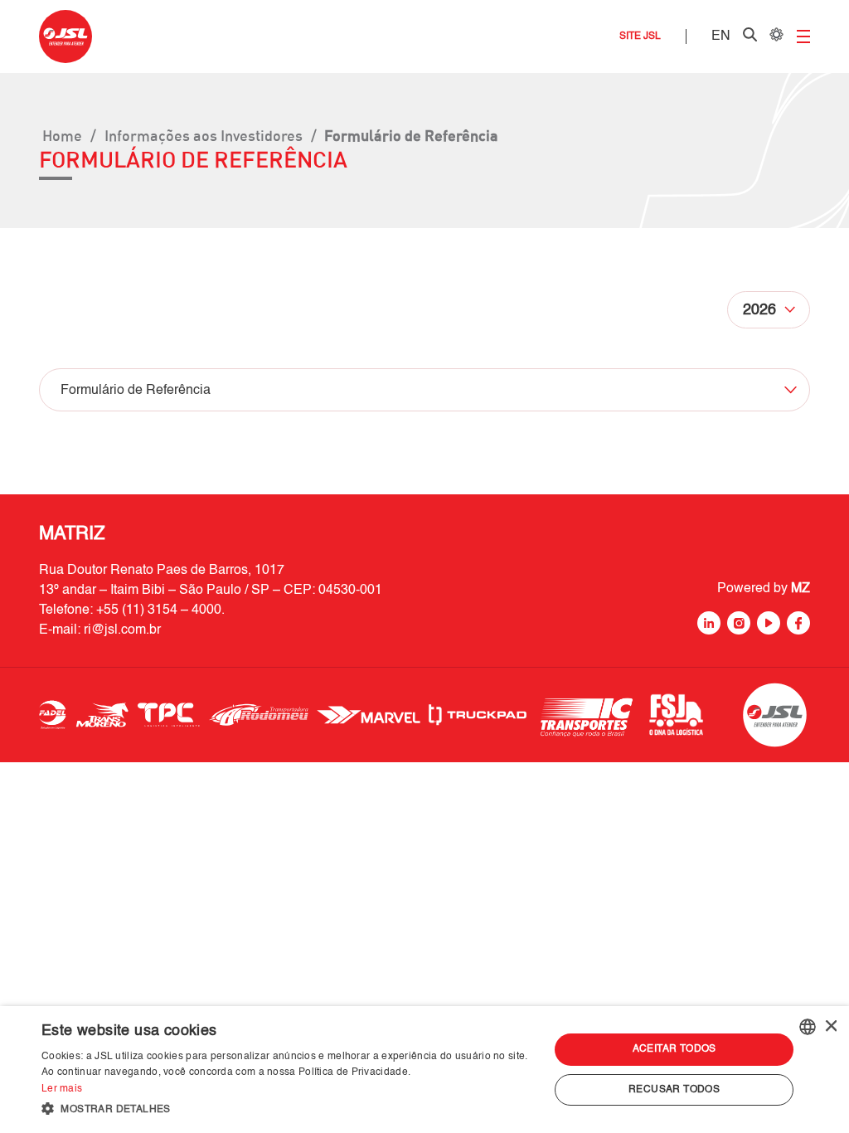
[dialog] (424, 1069)
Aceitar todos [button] (674, 1049)
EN (720, 36)
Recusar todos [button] (674, 1090)
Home (62, 135)
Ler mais (61, 1089)
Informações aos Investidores (203, 135)
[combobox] (807, 1027)
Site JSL (640, 36)
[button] (287, 1109)
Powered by (763, 589)
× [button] (830, 1026)
